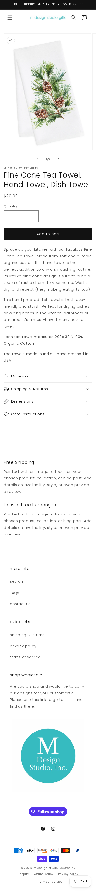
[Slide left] (37, 159)
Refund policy (43, 874)
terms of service (25, 657)
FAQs (14, 592)
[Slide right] (58, 159)
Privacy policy (68, 874)
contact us (20, 603)
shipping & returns (27, 635)
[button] (9, 17)
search (16, 581)
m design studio (46, 868)
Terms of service (50, 882)
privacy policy (23, 646)
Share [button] (14, 429)
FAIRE (68, 699)
